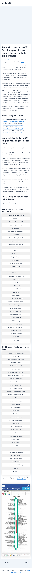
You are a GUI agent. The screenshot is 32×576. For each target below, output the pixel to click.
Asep (22, 62)
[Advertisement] (16, 23)
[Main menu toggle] (28, 3)
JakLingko (5, 66)
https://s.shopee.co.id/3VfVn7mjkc (13, 125)
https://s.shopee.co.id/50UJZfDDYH (13, 121)
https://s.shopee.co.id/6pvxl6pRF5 (13, 132)
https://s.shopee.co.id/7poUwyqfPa (13, 129)
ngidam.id (6, 3)
